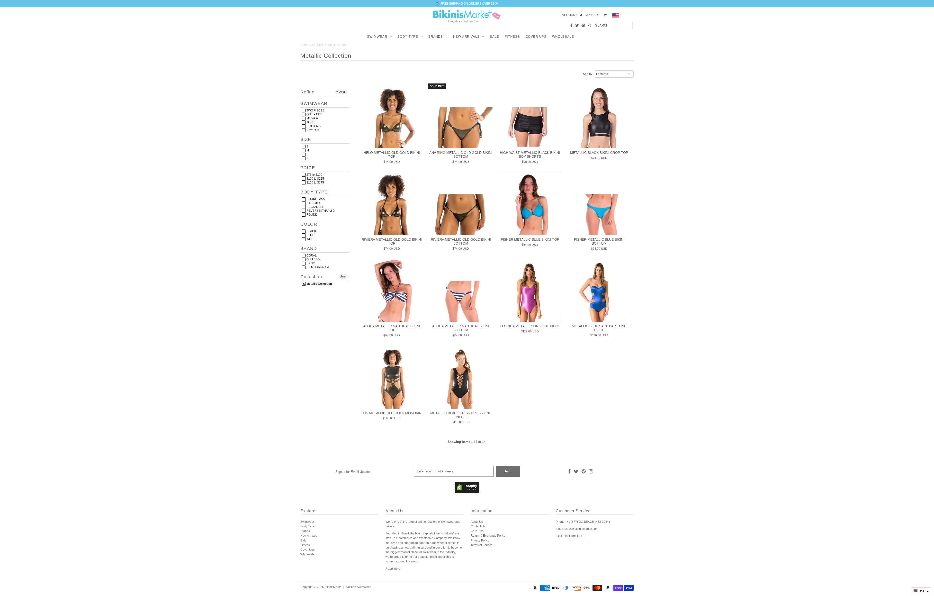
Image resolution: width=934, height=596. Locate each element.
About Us (477, 521)
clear (343, 276)
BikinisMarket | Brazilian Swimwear (347, 587)
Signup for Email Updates (353, 472)
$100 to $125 (315, 178)
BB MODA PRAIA (317, 267)
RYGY (310, 263)
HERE (581, 536)
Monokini (312, 118)
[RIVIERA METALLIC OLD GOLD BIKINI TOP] (391, 203)
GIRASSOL (313, 259)
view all (341, 91)
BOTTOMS (313, 126)
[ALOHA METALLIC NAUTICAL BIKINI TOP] (391, 290)
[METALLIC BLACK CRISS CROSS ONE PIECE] (461, 377)
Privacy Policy (480, 540)
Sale (494, 36)
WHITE (311, 239)
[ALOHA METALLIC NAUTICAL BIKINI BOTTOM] (461, 290)
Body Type (407, 36)
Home (304, 45)
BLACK (311, 231)
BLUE (310, 235)
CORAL (311, 255)
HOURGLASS (315, 199)
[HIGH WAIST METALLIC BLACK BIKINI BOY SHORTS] (530, 116)
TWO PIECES (315, 110)
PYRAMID (313, 203)
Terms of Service (482, 545)
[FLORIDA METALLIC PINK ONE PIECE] (530, 290)
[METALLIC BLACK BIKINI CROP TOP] (599, 116)
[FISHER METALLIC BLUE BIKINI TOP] (530, 203)
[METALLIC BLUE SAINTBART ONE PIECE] (599, 290)
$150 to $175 (315, 182)
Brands (435, 36)
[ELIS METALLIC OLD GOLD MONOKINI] (391, 377)
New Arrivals (466, 36)
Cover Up (312, 130)
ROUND (311, 214)
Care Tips (477, 531)
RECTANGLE (315, 207)
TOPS (310, 122)
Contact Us (478, 526)
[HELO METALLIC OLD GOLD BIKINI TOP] (391, 116)
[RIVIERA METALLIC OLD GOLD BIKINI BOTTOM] (461, 203)
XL (308, 158)
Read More (393, 568)
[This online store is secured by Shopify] (467, 492)
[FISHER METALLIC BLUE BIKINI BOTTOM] (599, 203)
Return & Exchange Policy (488, 535)
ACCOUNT (570, 15)
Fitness (512, 36)
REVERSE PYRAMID (320, 210)
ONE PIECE (314, 114)
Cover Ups (536, 36)
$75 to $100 (314, 174)
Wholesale (563, 36)
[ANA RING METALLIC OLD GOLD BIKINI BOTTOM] (461, 116)
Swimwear (377, 36)
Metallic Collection (319, 283)
